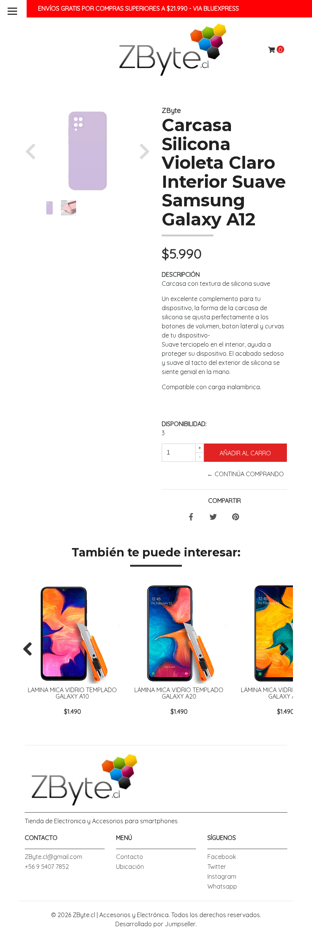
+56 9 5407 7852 (47, 866)
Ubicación (130, 866)
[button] (33, 150)
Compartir (224, 500)
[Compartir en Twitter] (213, 517)
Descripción (181, 274)
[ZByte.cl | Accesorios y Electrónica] (169, 49)
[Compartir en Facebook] (191, 517)
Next (281, 649)
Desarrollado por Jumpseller (155, 924)
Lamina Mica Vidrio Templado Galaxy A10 (72, 693)
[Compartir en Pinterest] (235, 517)
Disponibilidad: (184, 424)
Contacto (129, 856)
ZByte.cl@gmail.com (53, 856)
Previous (30, 649)
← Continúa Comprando (245, 474)
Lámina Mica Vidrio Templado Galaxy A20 (178, 693)
